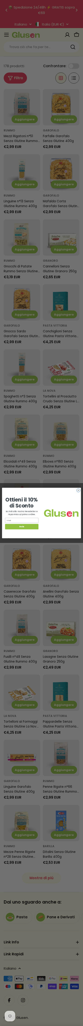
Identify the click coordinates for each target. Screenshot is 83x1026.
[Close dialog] (78, 490)
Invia (21, 526)
